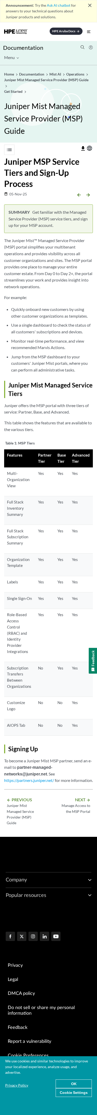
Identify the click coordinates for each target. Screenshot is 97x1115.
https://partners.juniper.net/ (29, 780)
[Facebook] (10, 937)
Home (9, 74)
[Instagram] (33, 937)
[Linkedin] (44, 937)
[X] (21, 937)
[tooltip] (83, 148)
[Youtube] (56, 937)
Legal (13, 979)
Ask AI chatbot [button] (58, 5)
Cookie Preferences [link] (28, 1055)
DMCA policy (21, 993)
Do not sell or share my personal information (41, 1010)
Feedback (17, 1027)
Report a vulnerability (29, 1041)
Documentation (23, 47)
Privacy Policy (16, 1085)
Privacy (15, 965)
